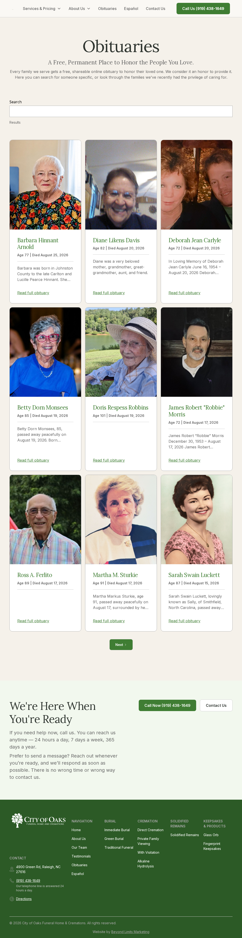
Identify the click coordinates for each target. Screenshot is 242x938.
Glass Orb (211, 835)
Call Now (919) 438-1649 (167, 705)
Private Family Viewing (148, 841)
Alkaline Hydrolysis (146, 863)
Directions (24, 899)
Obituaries (107, 8)
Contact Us (155, 8)
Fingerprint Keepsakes (212, 846)
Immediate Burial (117, 830)
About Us (79, 839)
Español (131, 8)
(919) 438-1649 (28, 881)
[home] (12, 8)
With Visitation (148, 852)
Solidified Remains (184, 835)
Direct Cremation (151, 830)
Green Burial (114, 839)
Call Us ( (203, 8)
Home (76, 830)
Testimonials (81, 856)
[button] (42, 8)
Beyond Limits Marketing (130, 932)
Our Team (79, 847)
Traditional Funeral (118, 847)
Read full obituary (33, 292)
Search (15, 101)
